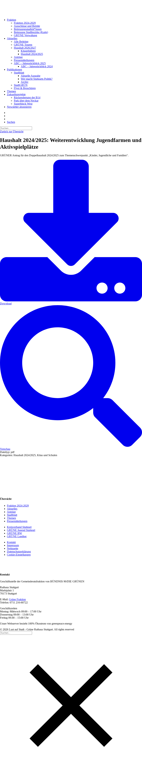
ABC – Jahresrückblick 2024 (37, 66)
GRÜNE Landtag (16, 536)
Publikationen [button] (14, 69)
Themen (11, 91)
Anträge (18, 57)
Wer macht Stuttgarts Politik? (36, 78)
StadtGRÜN (21, 85)
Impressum (13, 545)
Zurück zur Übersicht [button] (11, 131)
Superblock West (23, 103)
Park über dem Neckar (26, 100)
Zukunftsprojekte (16, 94)
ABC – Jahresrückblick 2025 (30, 63)
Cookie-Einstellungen (19, 554)
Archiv (24, 81)
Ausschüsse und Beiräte (27, 26)
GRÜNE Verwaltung (25, 35)
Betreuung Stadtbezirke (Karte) (31, 32)
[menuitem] (70, 27)
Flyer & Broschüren (25, 88)
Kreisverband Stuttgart (19, 527)
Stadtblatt (19, 72)
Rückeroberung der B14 (27, 97)
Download (6, 303)
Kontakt (11, 542)
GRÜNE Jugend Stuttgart (21, 530)
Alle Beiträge (21, 41)
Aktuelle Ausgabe (30, 75)
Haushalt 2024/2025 (32, 54)
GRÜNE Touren (23, 44)
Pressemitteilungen (24, 60)
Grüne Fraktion (17, 599)
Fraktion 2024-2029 (25, 22)
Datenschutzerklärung (19, 551)
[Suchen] (16, 128)
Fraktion (11, 19)
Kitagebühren (28, 50)
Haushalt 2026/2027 (25, 47)
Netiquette (12, 548)
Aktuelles (12, 38)
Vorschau (5, 448)
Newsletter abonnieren (19, 106)
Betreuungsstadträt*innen (28, 29)
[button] (11, 122)
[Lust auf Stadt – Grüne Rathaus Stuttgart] (71, 8)
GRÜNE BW (14, 533)
